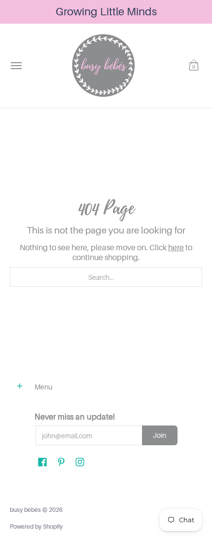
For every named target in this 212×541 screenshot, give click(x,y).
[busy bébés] (103, 66)
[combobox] (106, 277)
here (176, 247)
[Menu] (16, 66)
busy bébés (25, 509)
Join (159, 435)
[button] (193, 66)
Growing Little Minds (106, 11)
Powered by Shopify (36, 526)
